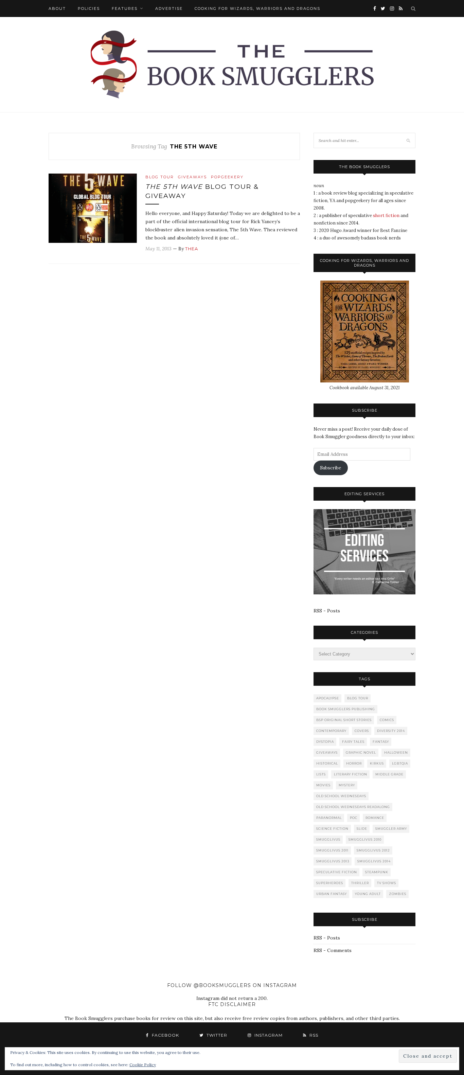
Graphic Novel (361, 752)
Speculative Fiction (336, 872)
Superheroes (329, 883)
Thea (191, 248)
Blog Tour (159, 177)
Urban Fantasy (331, 894)
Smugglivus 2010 (365, 839)
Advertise (169, 8)
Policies (89, 8)
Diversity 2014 (391, 731)
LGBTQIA (400, 763)
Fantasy (381, 741)
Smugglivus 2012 (373, 850)
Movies (323, 785)
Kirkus (377, 763)
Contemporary (331, 731)
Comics (387, 720)
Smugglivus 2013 (332, 861)
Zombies (397, 894)
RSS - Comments (333, 950)
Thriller (360, 883)
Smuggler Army (391, 828)
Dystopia (325, 741)
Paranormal (329, 818)
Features (125, 8)
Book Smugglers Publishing (345, 709)
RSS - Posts (327, 611)
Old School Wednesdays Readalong (353, 807)
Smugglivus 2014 (374, 861)
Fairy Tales (353, 741)
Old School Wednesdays (341, 796)
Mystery (347, 785)
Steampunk (376, 872)
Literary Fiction (350, 774)
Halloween (396, 752)
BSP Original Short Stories (344, 720)
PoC (353, 818)
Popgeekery (227, 177)
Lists (321, 774)
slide (362, 828)
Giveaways (192, 177)
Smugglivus (328, 839)
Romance (374, 818)
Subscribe (330, 468)
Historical (327, 763)
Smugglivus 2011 (332, 850)
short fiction (386, 215)
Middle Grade (389, 774)
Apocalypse (327, 698)
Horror (354, 763)
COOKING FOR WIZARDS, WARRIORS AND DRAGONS (257, 8)
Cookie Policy (142, 1064)
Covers (362, 731)
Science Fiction (332, 828)
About (57, 8)
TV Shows (386, 883)
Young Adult (368, 894)
